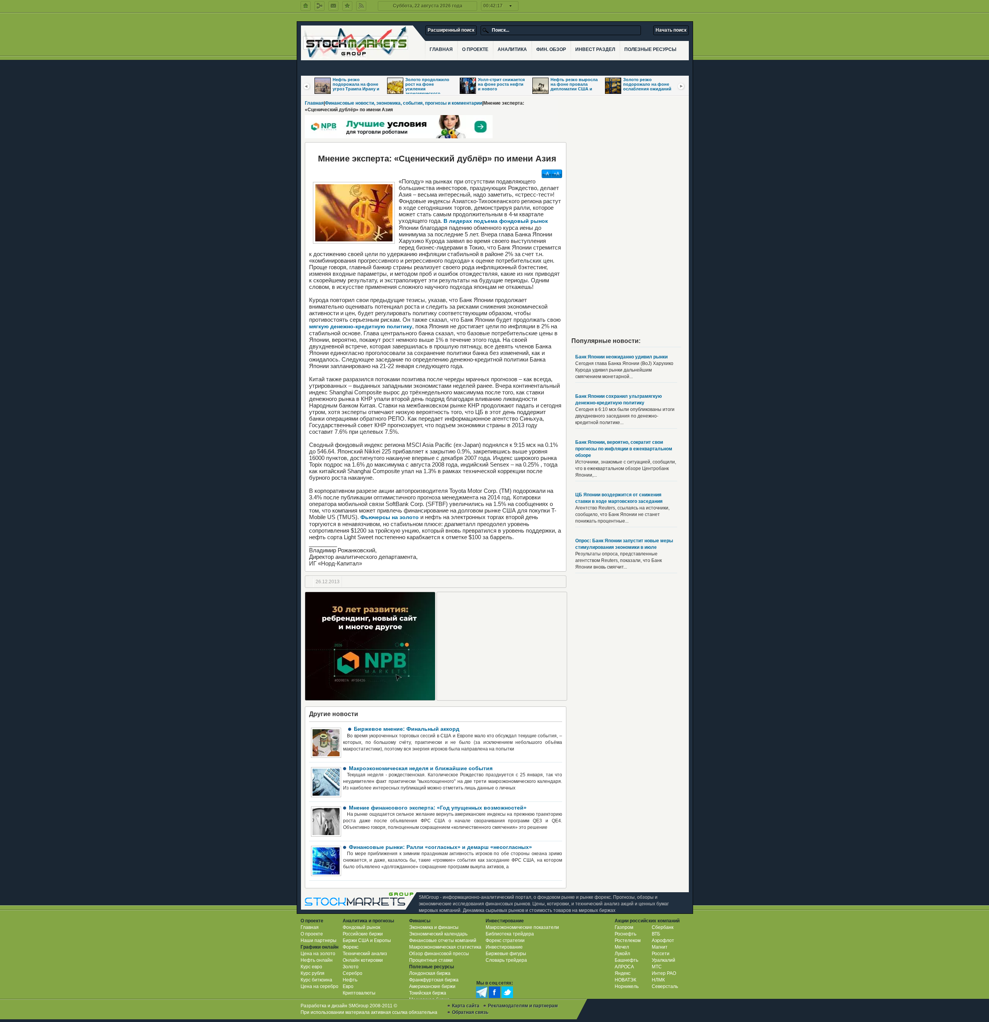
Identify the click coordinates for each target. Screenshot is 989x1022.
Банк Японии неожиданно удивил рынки (621, 357)
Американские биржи (432, 986)
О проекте (312, 934)
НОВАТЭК (625, 980)
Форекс (351, 947)
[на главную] (306, 6)
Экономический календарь (438, 934)
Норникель (627, 986)
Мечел (622, 947)
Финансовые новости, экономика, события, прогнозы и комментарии (403, 103)
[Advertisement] (502, 646)
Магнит (660, 947)
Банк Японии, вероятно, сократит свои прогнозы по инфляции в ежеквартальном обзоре (623, 449)
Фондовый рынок (361, 927)
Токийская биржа (427, 993)
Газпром (624, 927)
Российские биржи (363, 934)
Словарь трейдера (506, 960)
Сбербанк (662, 927)
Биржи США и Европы (367, 940)
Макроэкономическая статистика (445, 947)
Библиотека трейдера (510, 934)
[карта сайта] (319, 6)
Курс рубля (313, 973)
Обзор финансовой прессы (439, 953)
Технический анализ (365, 953)
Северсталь (665, 986)
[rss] (361, 6)
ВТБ (656, 934)
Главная (314, 103)
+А (556, 174)
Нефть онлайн (317, 960)
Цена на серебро (319, 986)
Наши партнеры (318, 940)
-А (546, 174)
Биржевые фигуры (506, 953)
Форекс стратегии (505, 940)
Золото (351, 966)
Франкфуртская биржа (434, 980)
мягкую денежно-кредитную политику (360, 326)
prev (307, 86)
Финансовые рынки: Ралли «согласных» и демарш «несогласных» (440, 847)
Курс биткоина (316, 980)
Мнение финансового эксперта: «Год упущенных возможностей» (438, 808)
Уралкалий (663, 960)
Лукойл (622, 953)
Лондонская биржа (429, 973)
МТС (657, 966)
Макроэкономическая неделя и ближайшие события (421, 768)
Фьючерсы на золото (389, 517)
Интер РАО (664, 973)
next (681, 86)
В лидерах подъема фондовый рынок (496, 221)
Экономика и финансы (434, 927)
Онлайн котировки (363, 960)
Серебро (352, 973)
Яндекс (622, 973)
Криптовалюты (359, 993)
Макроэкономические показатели (522, 927)
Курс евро (311, 966)
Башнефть (626, 960)
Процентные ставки (431, 960)
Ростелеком (628, 940)
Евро (348, 986)
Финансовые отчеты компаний (442, 940)
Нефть (350, 980)
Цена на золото (318, 953)
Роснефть (625, 934)
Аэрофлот (663, 940)
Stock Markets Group (361, 901)
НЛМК (658, 980)
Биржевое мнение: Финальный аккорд (406, 729)
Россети (661, 953)
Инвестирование (504, 947)
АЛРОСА (624, 966)
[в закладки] (347, 6)
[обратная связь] (333, 6)
